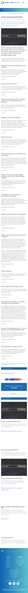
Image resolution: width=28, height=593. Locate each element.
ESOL (24, 23)
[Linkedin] (18, 583)
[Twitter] (14, 583)
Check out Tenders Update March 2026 (10, 421)
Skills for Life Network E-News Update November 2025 (12, 507)
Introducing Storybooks (7, 537)
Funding (11, 23)
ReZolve (23, 590)
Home (2, 13)
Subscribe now (21, 10)
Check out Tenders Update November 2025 (11, 478)
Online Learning (11, 22)
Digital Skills (8, 25)
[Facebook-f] (10, 583)
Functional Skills (18, 23)
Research (3, 22)
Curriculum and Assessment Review (10, 449)
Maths (17, 22)
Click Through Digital (16, 590)
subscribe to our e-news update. (17, 61)
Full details (3, 79)
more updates (12, 364)
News (6, 13)
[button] (23, 2)
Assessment (15, 25)
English (3, 25)
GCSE (6, 23)
